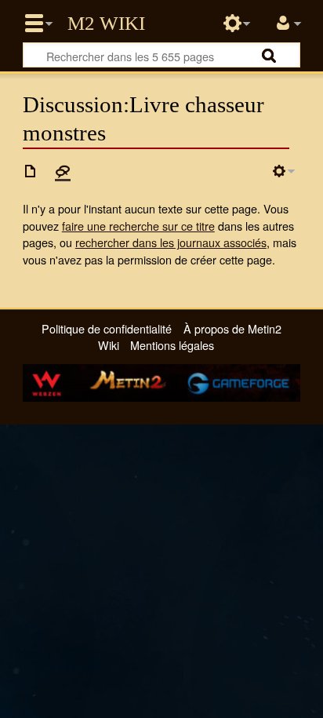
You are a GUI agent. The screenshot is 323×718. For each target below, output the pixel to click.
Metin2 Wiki (106, 23)
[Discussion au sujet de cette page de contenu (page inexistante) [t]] (63, 171)
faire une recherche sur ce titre (138, 225)
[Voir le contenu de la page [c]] (30, 171)
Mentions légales (172, 345)
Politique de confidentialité (107, 328)
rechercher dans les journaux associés (171, 242)
